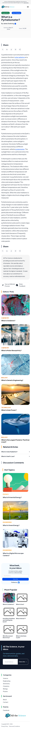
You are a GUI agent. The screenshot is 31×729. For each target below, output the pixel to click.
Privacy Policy (4, 726)
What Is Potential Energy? (12, 497)
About (5, 699)
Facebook (6, 710)
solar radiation (20, 57)
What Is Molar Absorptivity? (11, 350)
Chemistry (5, 318)
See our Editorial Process (10, 285)
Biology (4, 377)
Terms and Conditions (14, 726)
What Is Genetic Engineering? (12, 380)
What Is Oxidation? (8, 321)
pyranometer (19, 149)
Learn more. (26, 2)
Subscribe (15, 579)
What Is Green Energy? (11, 525)
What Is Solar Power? (9, 410)
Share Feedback (22, 285)
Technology (6, 407)
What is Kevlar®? (21, 618)
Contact (5, 702)
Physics (6, 494)
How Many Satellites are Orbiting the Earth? (9, 620)
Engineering (7, 522)
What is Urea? (20, 604)
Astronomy (6, 683)
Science (5, 678)
